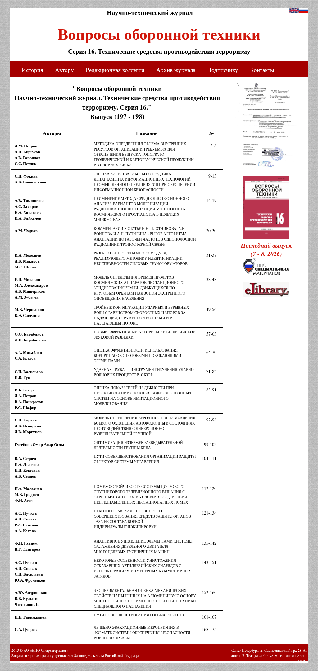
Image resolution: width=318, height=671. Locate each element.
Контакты (262, 70)
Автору (64, 70)
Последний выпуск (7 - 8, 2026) (266, 249)
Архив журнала (175, 70)
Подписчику (222, 70)
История (32, 70)
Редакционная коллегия (115, 70)
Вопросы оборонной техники (159, 31)
